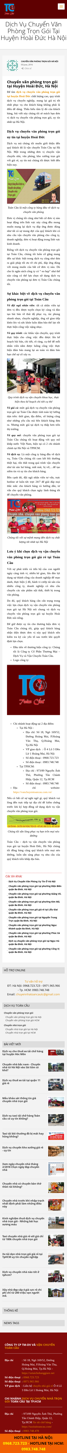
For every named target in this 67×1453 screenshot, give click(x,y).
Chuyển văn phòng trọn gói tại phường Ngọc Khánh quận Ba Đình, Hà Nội (33, 927)
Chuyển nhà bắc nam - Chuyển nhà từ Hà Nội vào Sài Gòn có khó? (21, 1067)
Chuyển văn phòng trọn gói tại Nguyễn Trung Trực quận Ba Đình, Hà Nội (33, 919)
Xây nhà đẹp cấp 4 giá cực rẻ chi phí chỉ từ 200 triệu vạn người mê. (22, 1292)
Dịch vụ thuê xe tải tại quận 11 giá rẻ (21, 1082)
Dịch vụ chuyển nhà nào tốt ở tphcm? (20, 1273)
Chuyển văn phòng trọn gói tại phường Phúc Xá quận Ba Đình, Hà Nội (34, 935)
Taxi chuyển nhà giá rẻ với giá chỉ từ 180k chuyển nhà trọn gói (22, 1238)
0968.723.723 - (16, 1443)
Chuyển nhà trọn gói (15, 1025)
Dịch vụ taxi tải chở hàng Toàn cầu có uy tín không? (21, 1117)
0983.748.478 (31, 1430)
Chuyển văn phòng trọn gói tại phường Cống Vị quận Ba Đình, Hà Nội (34, 950)
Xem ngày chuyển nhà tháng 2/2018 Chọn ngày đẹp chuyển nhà (20, 1167)
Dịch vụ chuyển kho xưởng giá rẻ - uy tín (22, 1149)
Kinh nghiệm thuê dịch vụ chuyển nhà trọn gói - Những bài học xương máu (23, 1221)
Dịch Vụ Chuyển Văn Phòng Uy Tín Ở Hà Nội (32, 881)
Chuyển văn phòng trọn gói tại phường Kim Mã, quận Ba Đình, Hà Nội (34, 903)
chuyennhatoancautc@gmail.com (38, 994)
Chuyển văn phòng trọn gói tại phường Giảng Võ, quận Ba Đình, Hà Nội (35, 895)
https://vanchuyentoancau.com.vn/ (32, 792)
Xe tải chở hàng (42, 1422)
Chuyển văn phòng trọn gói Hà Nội (23, 1017)
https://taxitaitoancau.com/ (37, 1426)
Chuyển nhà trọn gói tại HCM (20, 1032)
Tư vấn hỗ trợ (33, 981)
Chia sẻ (27, 68)
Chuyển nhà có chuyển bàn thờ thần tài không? (21, 1185)
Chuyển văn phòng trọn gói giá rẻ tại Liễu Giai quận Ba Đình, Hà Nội (33, 911)
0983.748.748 (33, 1448)
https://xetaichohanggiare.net (38, 1373)
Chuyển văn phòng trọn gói (18, 1012)
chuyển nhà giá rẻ (43, 1385)
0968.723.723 (31, 1377)
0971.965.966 (31, 1381)
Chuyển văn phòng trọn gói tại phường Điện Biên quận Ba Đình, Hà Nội (35, 888)
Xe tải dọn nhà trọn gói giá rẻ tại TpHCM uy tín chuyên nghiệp (22, 1255)
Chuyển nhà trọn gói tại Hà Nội (21, 1029)
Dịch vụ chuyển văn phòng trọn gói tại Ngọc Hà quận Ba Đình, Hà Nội (34, 942)
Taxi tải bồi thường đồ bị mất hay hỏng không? (23, 1135)
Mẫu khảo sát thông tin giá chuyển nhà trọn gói (19, 1100)
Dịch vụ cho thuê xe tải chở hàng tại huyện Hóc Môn (22, 1053)
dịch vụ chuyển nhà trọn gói (33, 1400)
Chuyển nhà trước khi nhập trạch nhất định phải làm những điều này (23, 1203)
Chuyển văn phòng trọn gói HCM (22, 1020)
